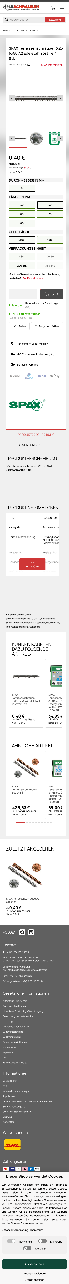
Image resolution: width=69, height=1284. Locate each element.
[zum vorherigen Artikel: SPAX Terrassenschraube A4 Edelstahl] (56, 30)
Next (60, 98)
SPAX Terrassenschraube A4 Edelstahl (25, 789)
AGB (5, 1057)
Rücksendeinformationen (16, 1026)
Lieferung (8, 1021)
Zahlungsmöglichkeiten (15, 1042)
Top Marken (9, 1096)
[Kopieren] (28, 65)
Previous (12, 98)
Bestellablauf (9, 1080)
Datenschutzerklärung (14, 1006)
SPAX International (52, 64)
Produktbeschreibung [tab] (36, 435)
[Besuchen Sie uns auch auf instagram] (31, 932)
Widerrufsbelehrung (13, 1031)
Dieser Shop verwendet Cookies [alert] (34, 1176)
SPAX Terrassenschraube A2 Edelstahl (22, 900)
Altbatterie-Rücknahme (15, 1000)
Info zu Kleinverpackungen (16, 1091)
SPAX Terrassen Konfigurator (17, 1111)
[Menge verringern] (13, 294)
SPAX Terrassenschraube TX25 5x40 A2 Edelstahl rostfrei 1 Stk (26, 699)
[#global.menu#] (62, 8)
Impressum (8, 1052)
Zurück (6, 30)
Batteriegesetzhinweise (15, 1062)
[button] (26, 676)
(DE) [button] (28, 307)
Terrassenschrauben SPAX (27, 30)
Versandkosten (10, 1047)
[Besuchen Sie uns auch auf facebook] (22, 932)
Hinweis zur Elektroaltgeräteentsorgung (23, 1011)
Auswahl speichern (35, 1273)
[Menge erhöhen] (32, 294)
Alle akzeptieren (34, 1264)
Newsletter (8, 1122)
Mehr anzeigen (32, 564)
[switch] (11, 1241)
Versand (27, 167)
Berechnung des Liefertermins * (18, 1016)
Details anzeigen (34, 1279)
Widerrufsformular (12, 1036)
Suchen (55, 20)
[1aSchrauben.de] (21, 7)
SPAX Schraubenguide (14, 1106)
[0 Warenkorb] (53, 8)
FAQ (5, 1086)
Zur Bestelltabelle (33, 278)
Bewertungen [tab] (29, 445)
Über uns (7, 1116)
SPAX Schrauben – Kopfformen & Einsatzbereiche (27, 1101)
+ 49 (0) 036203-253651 (18, 952)
